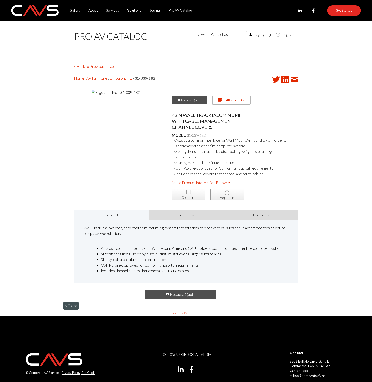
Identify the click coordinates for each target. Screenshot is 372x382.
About (93, 10)
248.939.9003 (299, 371)
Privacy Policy (71, 372)
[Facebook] (313, 10)
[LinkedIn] (299, 10)
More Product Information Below (199, 182)
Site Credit (88, 372)
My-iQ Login (264, 35)
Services (112, 10)
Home (79, 78)
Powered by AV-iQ (181, 313)
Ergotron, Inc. (121, 78)
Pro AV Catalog (180, 10)
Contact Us (219, 34)
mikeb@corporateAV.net (308, 376)
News (201, 34)
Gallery (75, 10)
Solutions (134, 10)
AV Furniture (96, 78)
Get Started (344, 10)
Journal (154, 10)
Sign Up (289, 35)
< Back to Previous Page (94, 66)
